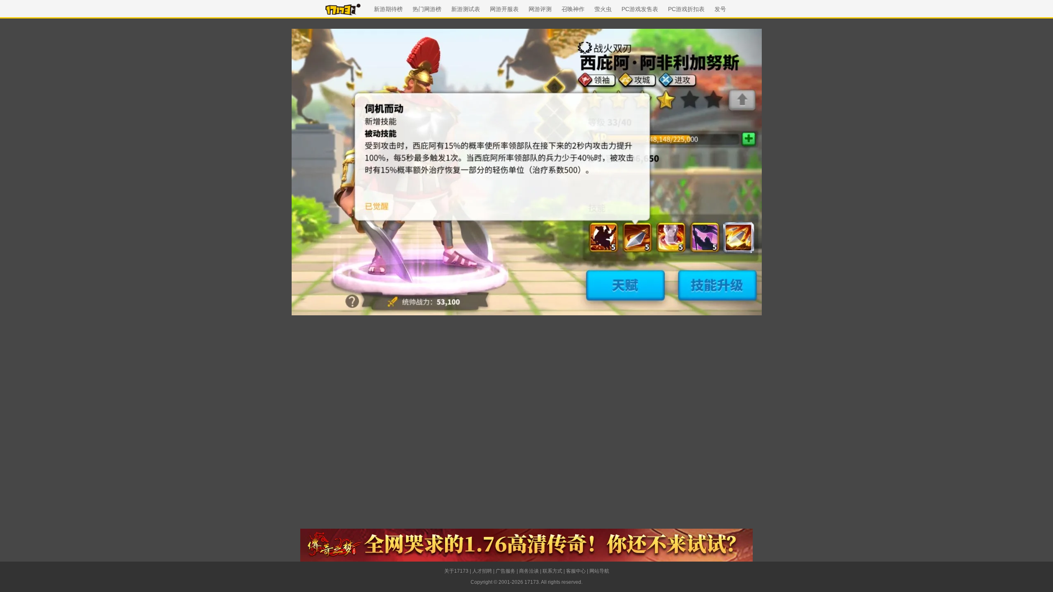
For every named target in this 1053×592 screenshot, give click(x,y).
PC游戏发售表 (640, 9)
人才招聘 (482, 571)
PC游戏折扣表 (686, 9)
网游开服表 (504, 9)
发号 (720, 9)
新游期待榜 (388, 9)
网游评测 (540, 9)
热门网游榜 (427, 9)
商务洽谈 (529, 571)
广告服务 (505, 571)
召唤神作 (572, 9)
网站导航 (599, 571)
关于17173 (456, 571)
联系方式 (552, 571)
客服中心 (576, 571)
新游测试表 (465, 9)
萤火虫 (603, 9)
